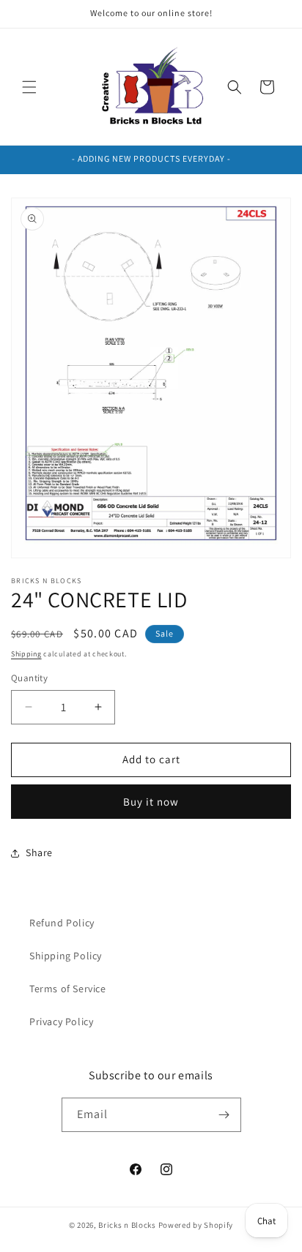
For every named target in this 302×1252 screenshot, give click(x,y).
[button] (29, 87)
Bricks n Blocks (127, 1225)
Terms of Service (67, 988)
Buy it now (151, 802)
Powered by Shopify (196, 1225)
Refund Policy (62, 922)
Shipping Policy (65, 955)
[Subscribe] (224, 1115)
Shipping (26, 654)
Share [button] (39, 852)
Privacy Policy (61, 1021)
